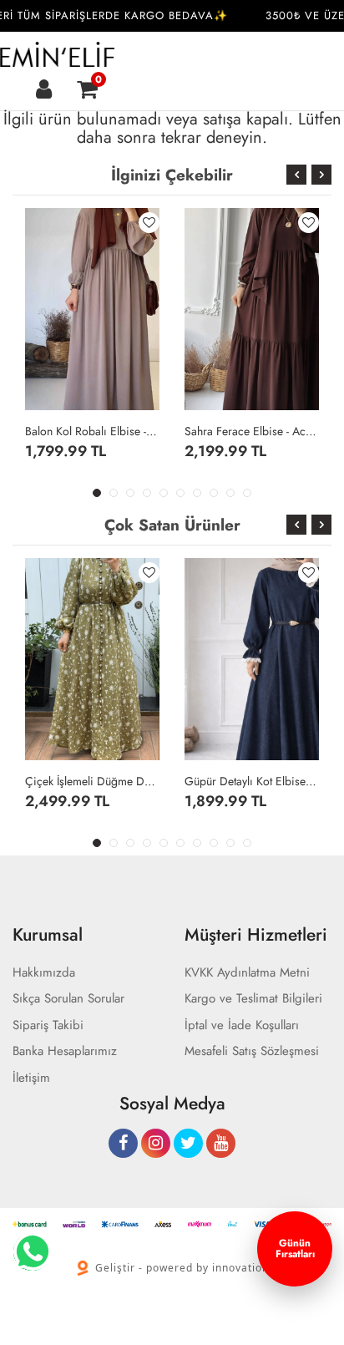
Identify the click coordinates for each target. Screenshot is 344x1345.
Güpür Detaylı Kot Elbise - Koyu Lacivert (252, 781)
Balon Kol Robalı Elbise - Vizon (92, 431)
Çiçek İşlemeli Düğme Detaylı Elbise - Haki (92, 781)
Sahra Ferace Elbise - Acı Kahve (252, 431)
